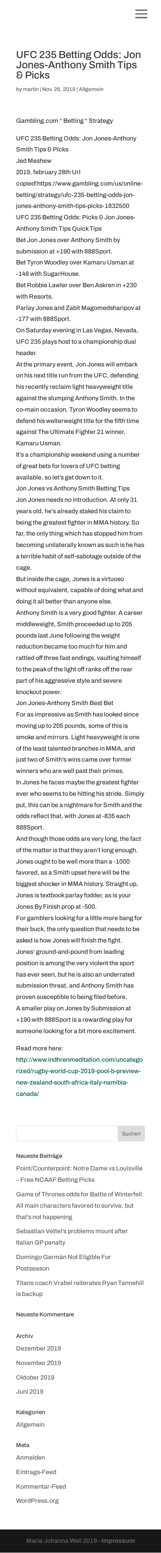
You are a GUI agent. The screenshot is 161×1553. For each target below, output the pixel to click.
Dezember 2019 (38, 1348)
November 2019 (38, 1363)
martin (31, 89)
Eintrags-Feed (36, 1472)
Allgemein (91, 89)
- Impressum (116, 1540)
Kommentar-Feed (41, 1486)
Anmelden (30, 1457)
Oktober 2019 (35, 1377)
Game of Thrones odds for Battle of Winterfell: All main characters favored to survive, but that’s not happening (80, 1205)
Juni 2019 (29, 1391)
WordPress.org (37, 1500)
